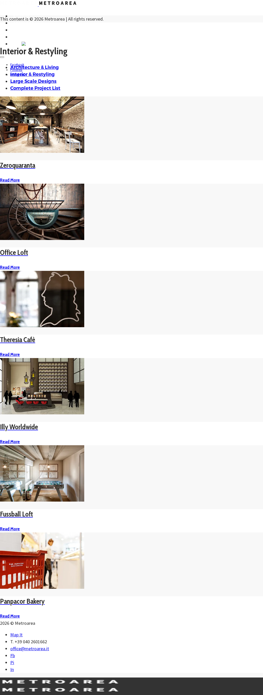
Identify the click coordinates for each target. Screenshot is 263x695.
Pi (12, 662)
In (12, 669)
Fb (12, 655)
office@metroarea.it (29, 649)
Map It (16, 635)
